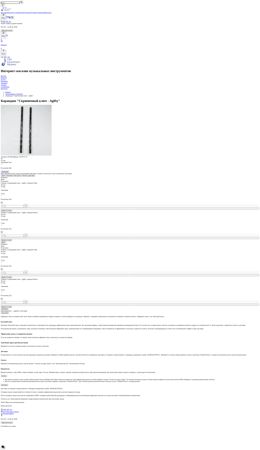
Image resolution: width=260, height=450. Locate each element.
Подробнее (5, 171)
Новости (9, 12)
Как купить (17, 175)
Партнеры (20, 12)
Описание (10, 175)
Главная (7, 92)
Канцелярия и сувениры (14, 94)
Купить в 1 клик (6, 210)
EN (9, 57)
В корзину (130, 208)
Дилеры (33, 12)
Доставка (27, 12)
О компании (40, 12)
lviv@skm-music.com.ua (11, 412)
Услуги (14, 12)
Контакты (48, 12)
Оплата (24, 175)
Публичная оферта (7, 413)
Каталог (3, 12)
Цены (3, 175)
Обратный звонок (7, 30)
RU (5, 57)
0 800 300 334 (6, 22)
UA (2, 57)
